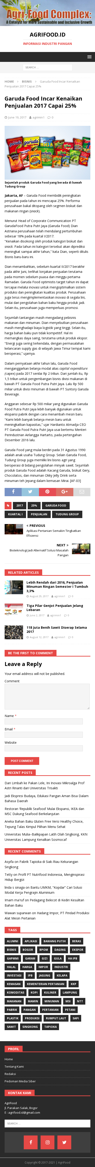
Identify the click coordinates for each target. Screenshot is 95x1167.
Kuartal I (15, 514)
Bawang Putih (55, 941)
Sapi (76, 1018)
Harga (27, 967)
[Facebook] (31, 1142)
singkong (30, 1027)
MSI (68, 1001)
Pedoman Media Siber (20, 1081)
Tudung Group (67, 514)
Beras (76, 941)
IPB (30, 975)
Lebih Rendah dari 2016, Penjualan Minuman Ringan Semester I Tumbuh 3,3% (57, 586)
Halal (11, 967)
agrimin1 (39, 117)
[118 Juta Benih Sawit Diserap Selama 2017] (14, 632)
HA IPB (72, 958)
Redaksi (10, 1074)
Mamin (33, 1001)
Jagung (44, 975)
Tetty (8, 874)
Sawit (11, 1027)
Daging (60, 950)
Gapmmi (13, 958)
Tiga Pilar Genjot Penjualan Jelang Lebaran (55, 607)
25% (34, 505)
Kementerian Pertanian (45, 984)
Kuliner (50, 992)
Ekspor (77, 950)
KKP (73, 984)
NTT (80, 1001)
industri (61, 967)
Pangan (30, 1010)
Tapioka (50, 1027)
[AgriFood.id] (47, 23)
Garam (30, 958)
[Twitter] (64, 1142)
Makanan (14, 1001)
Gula (58, 958)
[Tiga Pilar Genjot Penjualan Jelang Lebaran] (14, 610)
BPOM (43, 950)
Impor (43, 967)
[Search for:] (47, 67)
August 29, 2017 (39, 596)
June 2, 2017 (37, 615)
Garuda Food (55, 505)
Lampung (70, 992)
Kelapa (62, 975)
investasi (14, 975)
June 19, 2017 (17, 117)
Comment (12, 681)
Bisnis (11, 950)
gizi (45, 958)
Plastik (12, 1018)
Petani (70, 1010)
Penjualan (39, 514)
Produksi (32, 1018)
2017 (19, 505)
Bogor (28, 950)
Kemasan (14, 984)
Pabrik (12, 1010)
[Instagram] (47, 1142)
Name (10, 716)
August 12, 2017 (39, 637)
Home (9, 1059)
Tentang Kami (14, 1066)
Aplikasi (31, 941)
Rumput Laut (56, 1018)
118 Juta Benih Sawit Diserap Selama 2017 (57, 629)
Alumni (12, 941)
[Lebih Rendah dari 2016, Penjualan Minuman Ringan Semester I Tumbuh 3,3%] (14, 587)
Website (11, 742)
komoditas (15, 992)
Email (9, 729)
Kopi (34, 992)
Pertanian (50, 1010)
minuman (52, 1001)
